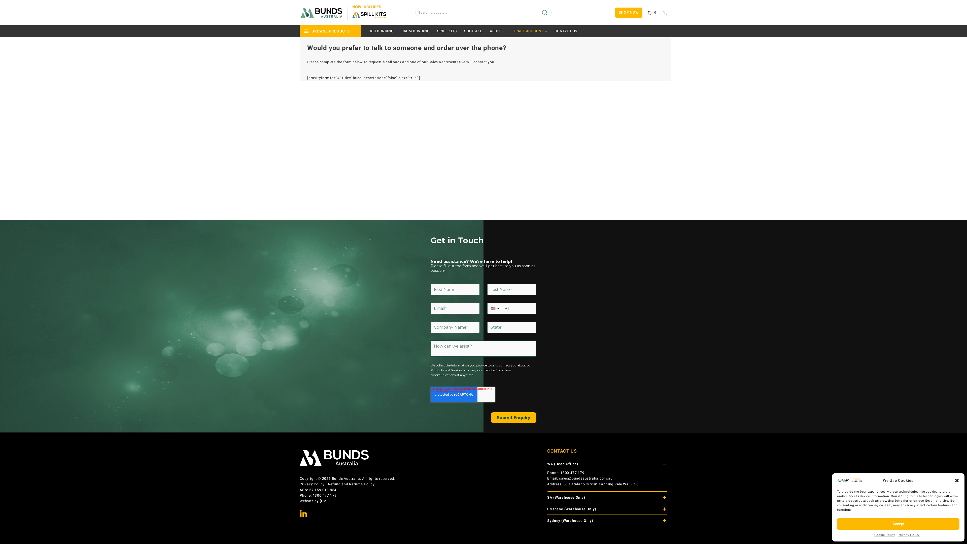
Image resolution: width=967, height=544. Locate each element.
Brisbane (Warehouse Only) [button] (571, 509)
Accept (898, 524)
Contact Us (566, 31)
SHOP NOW (628, 12)
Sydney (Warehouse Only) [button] (570, 520)
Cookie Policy (884, 535)
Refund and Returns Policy (351, 484)
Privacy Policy (909, 535)
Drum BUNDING (415, 31)
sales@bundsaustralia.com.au (586, 478)
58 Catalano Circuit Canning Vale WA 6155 (601, 484)
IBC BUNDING (382, 31)
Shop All (473, 31)
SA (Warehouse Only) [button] (566, 497)
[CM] (324, 501)
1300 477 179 (572, 472)
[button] (956, 480)
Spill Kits (447, 31)
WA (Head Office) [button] (562, 464)
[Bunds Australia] (344, 12)
